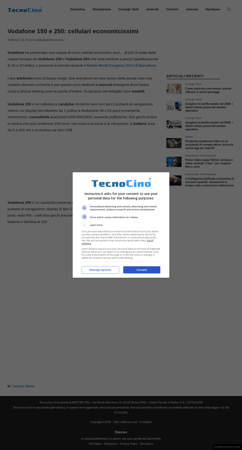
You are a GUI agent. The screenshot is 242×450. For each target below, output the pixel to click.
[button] (121, 225)
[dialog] (121, 225)
